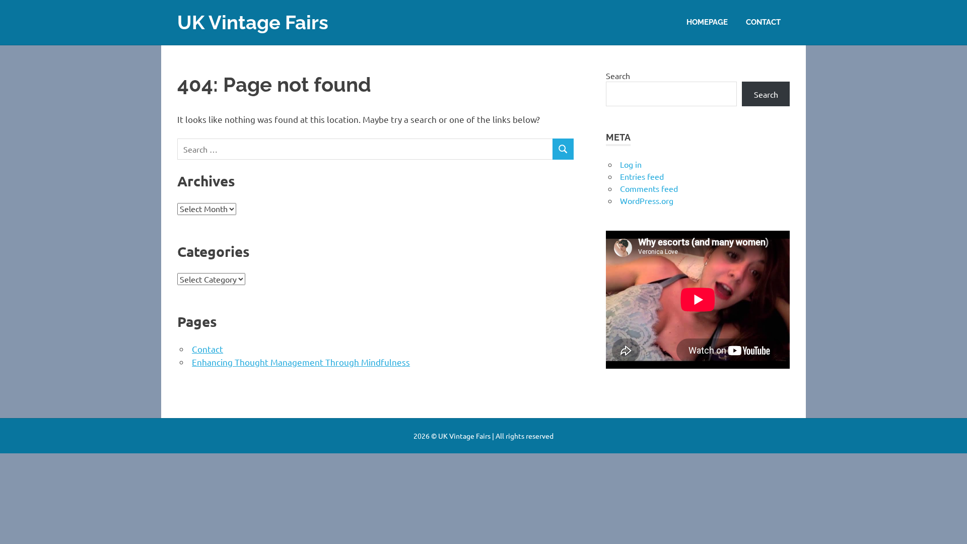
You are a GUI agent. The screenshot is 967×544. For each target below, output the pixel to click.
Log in (631, 164)
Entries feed (642, 176)
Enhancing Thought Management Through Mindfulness (301, 362)
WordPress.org (646, 200)
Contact (763, 22)
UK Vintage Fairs (252, 22)
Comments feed (649, 188)
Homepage (707, 22)
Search (618, 76)
